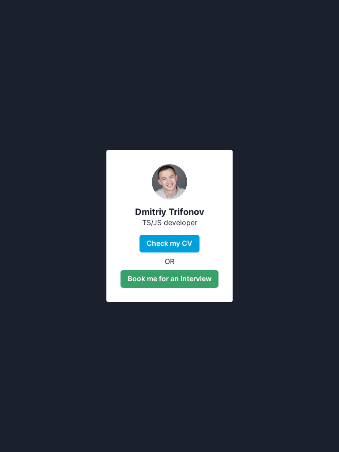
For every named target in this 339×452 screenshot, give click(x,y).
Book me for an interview (169, 278)
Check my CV (169, 243)
